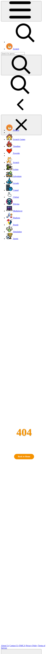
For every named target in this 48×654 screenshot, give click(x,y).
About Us (5, 646)
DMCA (22, 646)
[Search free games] (25, 42)
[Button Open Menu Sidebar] (21, 11)
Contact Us (14, 646)
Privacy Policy (32, 646)
